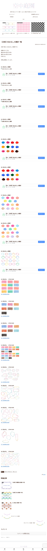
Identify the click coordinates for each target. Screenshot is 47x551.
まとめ (15, 471)
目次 (3, 471)
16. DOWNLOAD (5, 422)
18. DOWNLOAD (5, 466)
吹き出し (10, 471)
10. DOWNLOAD (5, 294)
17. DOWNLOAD (5, 444)
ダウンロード (41, 73)
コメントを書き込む (23, 533)
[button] (43, 310)
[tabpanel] (9, 29)
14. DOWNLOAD (5, 382)
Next (46, 29)
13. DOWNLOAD (5, 360)
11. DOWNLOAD (5, 316)
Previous (1, 29)
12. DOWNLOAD (5, 338)
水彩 (7, 471)
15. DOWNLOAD (5, 400)
